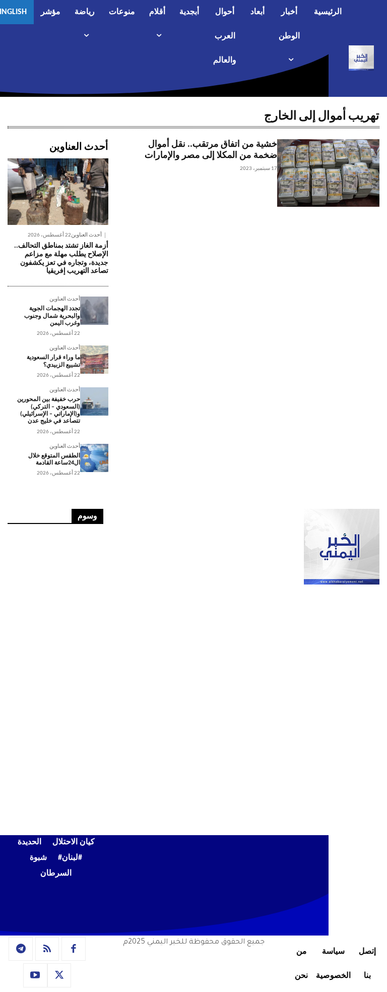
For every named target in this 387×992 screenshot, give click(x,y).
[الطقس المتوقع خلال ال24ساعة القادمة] (94, 458)
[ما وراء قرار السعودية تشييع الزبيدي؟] (94, 359)
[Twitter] (59, 975)
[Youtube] (35, 975)
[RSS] (47, 949)
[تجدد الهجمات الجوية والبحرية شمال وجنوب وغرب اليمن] (94, 311)
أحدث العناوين (86, 235)
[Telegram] (21, 949)
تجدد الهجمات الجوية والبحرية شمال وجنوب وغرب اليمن (52, 316)
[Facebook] (73, 949)
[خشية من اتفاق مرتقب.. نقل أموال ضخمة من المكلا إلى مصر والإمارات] (328, 173)
